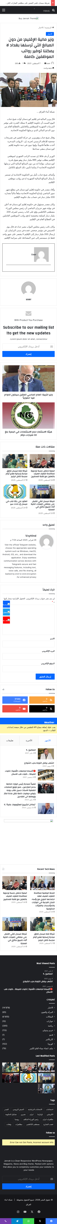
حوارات (50, 1021)
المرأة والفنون (47, 1012)
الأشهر (48, 740)
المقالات (49, 1016)
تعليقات (9, 740)
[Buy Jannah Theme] (28, 18)
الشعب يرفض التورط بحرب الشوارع (39, 763)
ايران (31, 1114)
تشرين (23, 1114)
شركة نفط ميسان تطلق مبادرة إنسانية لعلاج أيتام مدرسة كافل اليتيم (16, 473)
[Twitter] (6, 612)
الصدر (6, 1109)
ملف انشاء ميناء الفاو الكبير (41, 1048)
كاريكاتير (49, 1039)
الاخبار (40, 27)
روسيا (17, 1119)
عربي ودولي (48, 1030)
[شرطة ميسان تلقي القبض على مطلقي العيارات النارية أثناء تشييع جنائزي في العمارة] (42, 492)
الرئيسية (48, 27)
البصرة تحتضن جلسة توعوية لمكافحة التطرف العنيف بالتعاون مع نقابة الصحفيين (43, 473)
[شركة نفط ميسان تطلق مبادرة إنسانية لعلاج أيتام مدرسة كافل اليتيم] (14, 461)
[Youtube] (6, 619)
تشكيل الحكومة (11, 1114)
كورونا (50, 1044)
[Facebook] (6, 604)
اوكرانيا (40, 1114)
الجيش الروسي (18, 1109)
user (48, 63)
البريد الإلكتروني (48, 651)
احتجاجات (49, 1109)
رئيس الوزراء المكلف (31, 1119)
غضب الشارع (48, 1124)
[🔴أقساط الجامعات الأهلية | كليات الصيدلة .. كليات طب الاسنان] (46, 774)
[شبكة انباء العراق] (38, 10)
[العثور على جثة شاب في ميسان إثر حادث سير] (14, 492)
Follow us (50, 1133)
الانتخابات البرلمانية (35, 1109)
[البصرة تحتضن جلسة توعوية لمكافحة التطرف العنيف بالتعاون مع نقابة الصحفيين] (42, 461)
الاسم (52, 638)
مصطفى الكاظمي (32, 1124)
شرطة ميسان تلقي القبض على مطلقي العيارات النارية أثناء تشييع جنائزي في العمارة (43, 505)
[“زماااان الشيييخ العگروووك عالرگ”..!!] (46, 808)
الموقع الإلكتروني (48, 663)
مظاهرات (18, 1124)
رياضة (50, 1026)
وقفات (8, 1124)
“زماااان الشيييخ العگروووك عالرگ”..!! (20, 805)
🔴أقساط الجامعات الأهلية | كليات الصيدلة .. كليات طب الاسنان (20, 772)
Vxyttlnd (30, 535)
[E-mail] (49, 269)
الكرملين (50, 1114)
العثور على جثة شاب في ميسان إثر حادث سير (16, 502)
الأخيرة (29, 740)
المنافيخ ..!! (31, 750)
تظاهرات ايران (48, 1119)
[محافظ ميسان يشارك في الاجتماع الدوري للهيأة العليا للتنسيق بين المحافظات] (10, 1078)
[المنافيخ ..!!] (46, 753)
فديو (51, 1035)
